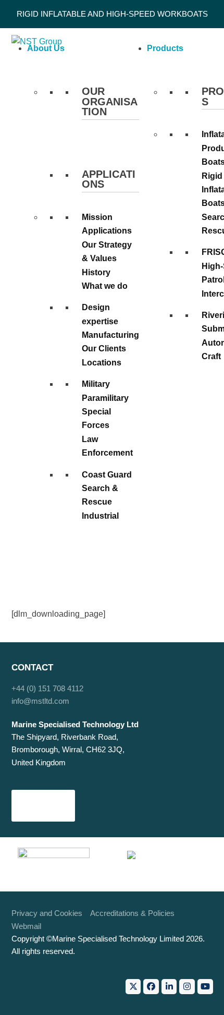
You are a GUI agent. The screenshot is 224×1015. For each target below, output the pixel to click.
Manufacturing (110, 335)
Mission (97, 217)
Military (96, 384)
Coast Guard (107, 474)
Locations (101, 362)
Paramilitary (105, 398)
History (96, 272)
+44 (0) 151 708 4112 (47, 688)
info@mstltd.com (40, 701)
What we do (105, 286)
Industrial (100, 515)
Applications (107, 230)
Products (165, 48)
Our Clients (104, 348)
